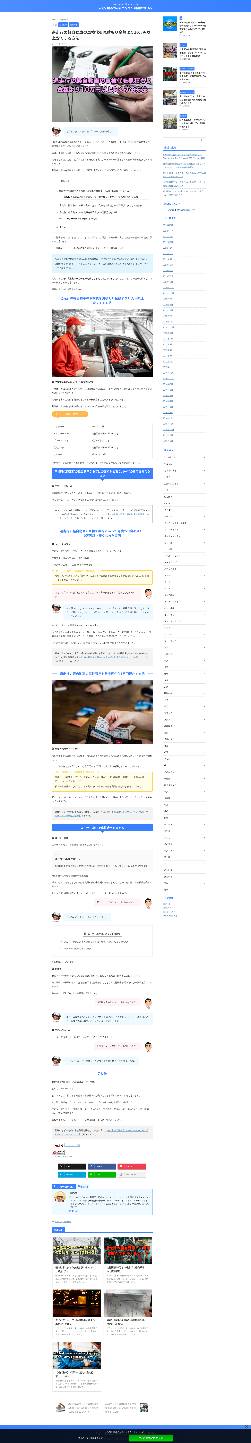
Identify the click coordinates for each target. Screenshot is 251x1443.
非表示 (65, 181)
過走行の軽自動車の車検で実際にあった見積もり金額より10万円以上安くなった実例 (100, 205)
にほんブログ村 (72, 1145)
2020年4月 (168, 270)
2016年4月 (168, 401)
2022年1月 (168, 253)
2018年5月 (168, 333)
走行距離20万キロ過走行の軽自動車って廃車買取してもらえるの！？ (193, 76)
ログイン (167, 904)
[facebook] (73, 1211)
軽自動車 (58, 1221)
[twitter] (70, 1211)
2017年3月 (168, 355)
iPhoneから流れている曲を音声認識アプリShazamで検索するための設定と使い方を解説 (184, 156)
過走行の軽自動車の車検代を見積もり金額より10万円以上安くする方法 (94, 190)
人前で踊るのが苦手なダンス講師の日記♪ (125, 8)
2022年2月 (168, 248)
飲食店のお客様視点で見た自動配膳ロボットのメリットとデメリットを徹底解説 (193, 52)
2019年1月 (168, 321)
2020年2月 (168, 282)
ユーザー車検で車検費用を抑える (80, 218)
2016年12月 (168, 372)
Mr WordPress (183, 210)
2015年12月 (168, 424)
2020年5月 (168, 265)
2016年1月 (168, 418)
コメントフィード (171, 911)
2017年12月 (168, 338)
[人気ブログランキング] (58, 1153)
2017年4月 (168, 350)
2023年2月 (168, 225)
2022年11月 (168, 231)
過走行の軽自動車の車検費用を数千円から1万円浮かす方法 (88, 212)
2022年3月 (168, 242)
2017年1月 (168, 367)
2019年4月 (168, 304)
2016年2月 (168, 412)
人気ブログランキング (62, 1156)
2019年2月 (168, 316)
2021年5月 (168, 259)
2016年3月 (168, 407)
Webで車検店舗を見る (149, 1438)
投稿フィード (169, 908)
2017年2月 (168, 361)
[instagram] (77, 1211)
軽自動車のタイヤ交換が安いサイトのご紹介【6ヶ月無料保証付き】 (193, 123)
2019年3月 (168, 310)
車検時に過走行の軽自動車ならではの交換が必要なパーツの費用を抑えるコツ (102, 197)
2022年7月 (168, 236)
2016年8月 (168, 384)
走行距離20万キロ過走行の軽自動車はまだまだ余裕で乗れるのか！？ (193, 99)
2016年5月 (168, 395)
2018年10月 (168, 327)
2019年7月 (168, 299)
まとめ (62, 227)
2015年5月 (168, 441)
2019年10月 (168, 293)
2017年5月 (168, 344)
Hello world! (168, 210)
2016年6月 (168, 390)
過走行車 (67, 1221)
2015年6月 (168, 435)
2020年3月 (168, 276)
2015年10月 (168, 429)
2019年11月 (168, 287)
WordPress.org (170, 915)
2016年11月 (168, 378)
